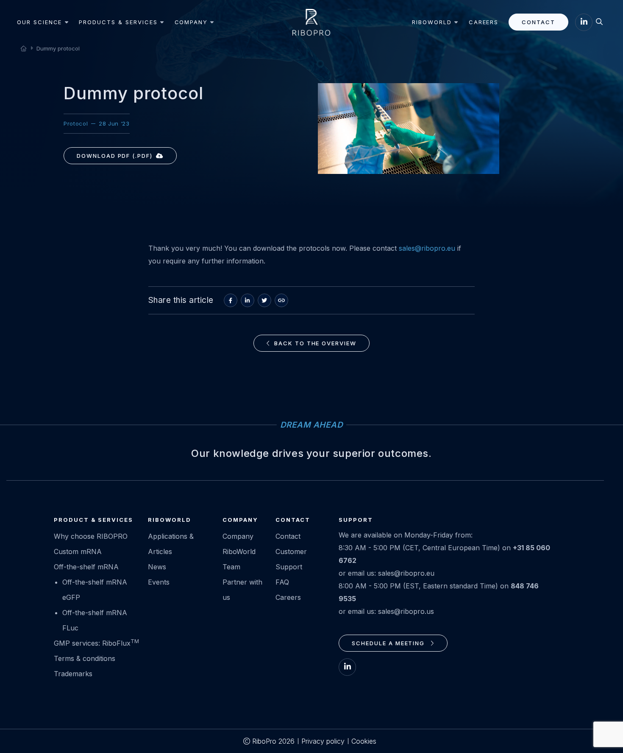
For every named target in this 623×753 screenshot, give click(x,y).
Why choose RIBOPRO (91, 536)
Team (231, 567)
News (157, 567)
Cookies (363, 741)
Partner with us (242, 590)
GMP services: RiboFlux (96, 642)
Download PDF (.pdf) (115, 155)
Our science (39, 22)
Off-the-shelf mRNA (86, 567)
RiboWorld (432, 22)
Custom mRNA (78, 551)
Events (159, 582)
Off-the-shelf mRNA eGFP (94, 590)
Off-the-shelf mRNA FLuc (94, 620)
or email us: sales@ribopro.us (386, 611)
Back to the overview (315, 343)
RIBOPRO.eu (311, 22)
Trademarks (73, 673)
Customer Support (291, 559)
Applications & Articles (171, 544)
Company (191, 22)
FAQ (282, 582)
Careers (484, 22)
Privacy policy (323, 741)
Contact (538, 22)
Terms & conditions (84, 658)
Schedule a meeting (389, 643)
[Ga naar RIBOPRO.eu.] (23, 48)
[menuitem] (44, 22)
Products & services (118, 22)
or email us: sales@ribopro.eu (386, 573)
